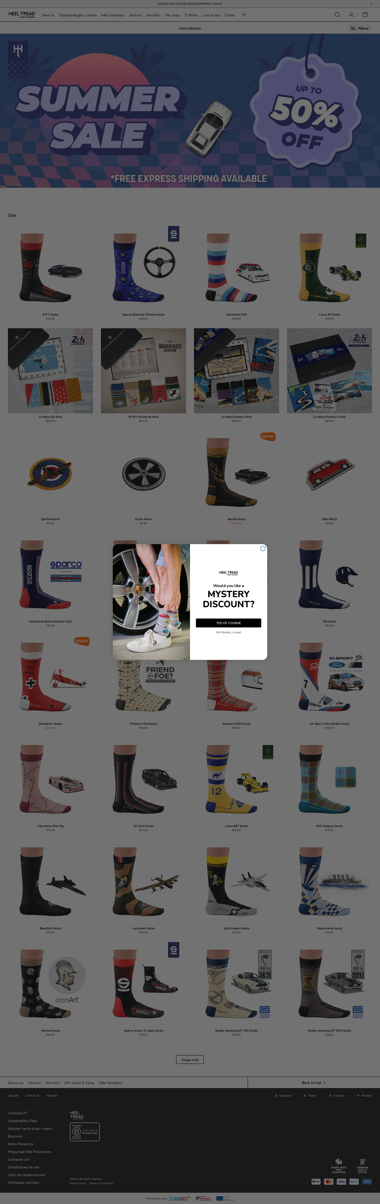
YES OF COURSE (228, 623)
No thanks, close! (228, 632)
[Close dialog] (262, 548)
